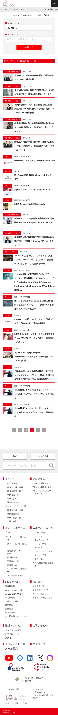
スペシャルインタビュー (17, 545)
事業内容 (9, 605)
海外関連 (38, 547)
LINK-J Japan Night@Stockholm (29, 204)
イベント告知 (40, 555)
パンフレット (11, 612)
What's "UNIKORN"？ (42, 487)
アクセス (9, 638)
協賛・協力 (39, 559)
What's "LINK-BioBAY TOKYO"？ (42, 492)
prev (14, 430)
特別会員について (40, 590)
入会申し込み (38, 594)
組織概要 (9, 609)
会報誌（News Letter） (13, 552)
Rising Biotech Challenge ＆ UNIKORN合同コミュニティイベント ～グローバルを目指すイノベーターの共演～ (34, 305)
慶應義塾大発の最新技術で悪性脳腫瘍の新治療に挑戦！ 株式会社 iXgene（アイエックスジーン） (34, 241)
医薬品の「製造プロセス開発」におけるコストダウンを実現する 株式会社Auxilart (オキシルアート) (34, 146)
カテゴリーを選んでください (21, 39)
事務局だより (13, 561)
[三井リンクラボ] (42, 667)
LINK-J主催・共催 (15, 487)
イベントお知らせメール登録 (15, 646)
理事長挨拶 (10, 586)
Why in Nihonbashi (13, 590)
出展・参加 (12, 498)
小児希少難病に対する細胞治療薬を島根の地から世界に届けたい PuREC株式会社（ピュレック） (34, 127)
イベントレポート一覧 (15, 506)
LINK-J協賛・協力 (15, 491)
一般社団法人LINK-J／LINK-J (9, 3)
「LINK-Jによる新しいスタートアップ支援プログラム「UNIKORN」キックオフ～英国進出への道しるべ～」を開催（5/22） (34, 260)
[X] (40, 659)
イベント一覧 (11, 483)
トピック (38, 536)
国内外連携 (10, 597)
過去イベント (13, 502)
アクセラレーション (43, 551)
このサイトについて (42, 689)
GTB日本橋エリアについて (16, 617)
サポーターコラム (15, 575)
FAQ (15, 456)
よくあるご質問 (13, 689)
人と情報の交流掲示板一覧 (43, 564)
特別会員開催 (13, 495)
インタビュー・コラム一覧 (15, 538)
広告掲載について (41, 692)
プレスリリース (41, 540)
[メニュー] (54, 3)
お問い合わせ (42, 456)
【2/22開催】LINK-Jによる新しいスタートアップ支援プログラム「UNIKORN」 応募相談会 (34, 412)
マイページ (39, 644)
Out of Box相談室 (40, 483)
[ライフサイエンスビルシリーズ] (16, 667)
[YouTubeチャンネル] (9, 659)
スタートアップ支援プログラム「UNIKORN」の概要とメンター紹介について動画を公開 (33, 356)
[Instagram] (50, 659)
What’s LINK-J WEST (14, 594)
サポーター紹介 (12, 601)
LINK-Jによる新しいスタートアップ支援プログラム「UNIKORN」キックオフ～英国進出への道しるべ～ (34, 338)
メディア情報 (40, 544)
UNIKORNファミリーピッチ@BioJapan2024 (34, 160)
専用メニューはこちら (42, 597)
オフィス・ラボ (12, 634)
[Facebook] (20, 659)
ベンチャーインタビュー (17, 570)
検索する (29, 47)
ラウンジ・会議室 (13, 630)
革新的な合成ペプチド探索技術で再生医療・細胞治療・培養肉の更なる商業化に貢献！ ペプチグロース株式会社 (34, 109)
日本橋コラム (13, 557)
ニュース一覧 (39, 532)
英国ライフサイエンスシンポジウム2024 (32, 189)
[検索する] (51, 466)
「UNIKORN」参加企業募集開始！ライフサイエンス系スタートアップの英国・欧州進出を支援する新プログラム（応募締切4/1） (34, 375)
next (44, 430)
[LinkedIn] (30, 659)
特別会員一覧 (38, 586)
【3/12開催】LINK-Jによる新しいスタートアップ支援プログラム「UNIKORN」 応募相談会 (34, 394)
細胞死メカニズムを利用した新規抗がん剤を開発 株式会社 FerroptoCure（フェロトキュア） (34, 222)
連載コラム (12, 565)
